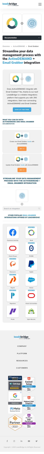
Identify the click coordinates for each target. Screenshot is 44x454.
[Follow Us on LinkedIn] (21, 441)
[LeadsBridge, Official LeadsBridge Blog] (11, 4)
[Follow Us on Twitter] (36, 441)
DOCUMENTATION (8, 124)
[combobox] (22, 208)
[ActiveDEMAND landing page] (12, 23)
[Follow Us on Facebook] (7, 441)
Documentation (11, 37)
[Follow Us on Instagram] (14, 441)
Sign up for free (22, 110)
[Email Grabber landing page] (31, 23)
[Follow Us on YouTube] (29, 441)
